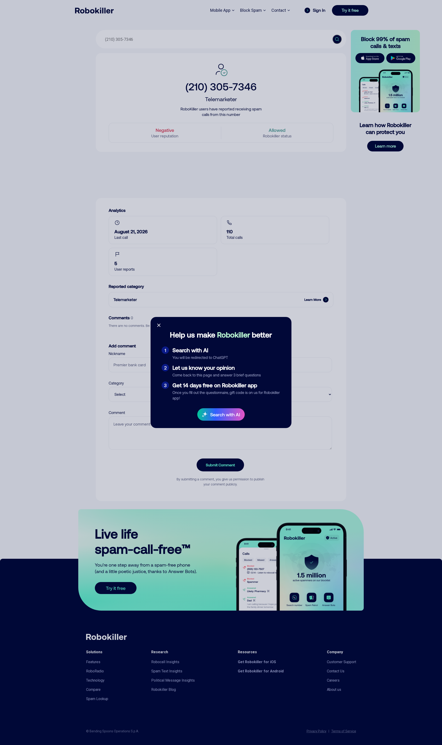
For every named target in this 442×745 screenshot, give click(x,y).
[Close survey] (159, 325)
